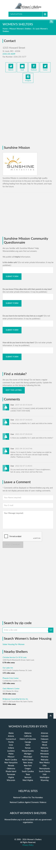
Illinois (44, 745)
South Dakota (44, 771)
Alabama (27, 733)
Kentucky (44, 748)
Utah (44, 774)
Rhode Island (11, 771)
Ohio (44, 766)
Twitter (45, 70)
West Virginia (28, 780)
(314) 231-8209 (9, 54)
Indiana (11, 748)
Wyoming (44, 780)
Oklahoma (11, 769)
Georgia (28, 742)
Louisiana (11, 751)
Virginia (11, 777)
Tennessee (11, 774)
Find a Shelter (51, 21)
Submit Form (12, 276)
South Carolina (28, 771)
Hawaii (44, 742)
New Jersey (27, 763)
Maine (10, 754)
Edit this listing (14, 390)
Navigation (16, 14)
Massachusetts (28, 751)
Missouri (11, 757)
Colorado (44, 736)
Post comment (13, 545)
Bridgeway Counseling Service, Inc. (15, 699)
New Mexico (44, 763)
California (28, 736)
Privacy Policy (28, 845)
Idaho (28, 745)
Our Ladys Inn (8, 668)
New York (28, 766)
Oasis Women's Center (11, 689)
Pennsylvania (44, 769)
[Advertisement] (28, 113)
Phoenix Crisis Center (11, 678)
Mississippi (28, 757)
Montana (44, 757)
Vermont (27, 777)
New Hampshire (10, 763)
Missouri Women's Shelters (20, 29)
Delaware (44, 739)
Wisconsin (11, 780)
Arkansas (44, 733)
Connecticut (11, 739)
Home (5, 29)
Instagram (28, 80)
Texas (28, 774)
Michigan (27, 754)
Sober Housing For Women (13, 644)
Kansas (28, 748)
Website (10, 70)
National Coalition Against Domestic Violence (28, 802)
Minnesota (44, 754)
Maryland (44, 751)
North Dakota (27, 760)
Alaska (11, 733)
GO (50, 630)
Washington (44, 777)
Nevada (11, 766)
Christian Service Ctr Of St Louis (15, 657)
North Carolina (11, 760)
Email (22, 70)
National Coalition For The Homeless (28, 798)
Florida (11, 742)
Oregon (28, 769)
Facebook (34, 70)
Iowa (11, 745)
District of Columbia (28, 739)
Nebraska (44, 760)
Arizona (11, 736)
